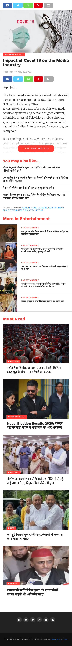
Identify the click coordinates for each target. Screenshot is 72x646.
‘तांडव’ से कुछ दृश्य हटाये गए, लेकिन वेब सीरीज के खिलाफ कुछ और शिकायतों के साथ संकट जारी (34, 196)
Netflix (39, 210)
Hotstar (52, 208)
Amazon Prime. (29, 208)
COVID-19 (42, 208)
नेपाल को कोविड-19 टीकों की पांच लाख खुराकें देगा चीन (28, 187)
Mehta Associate (59, 639)
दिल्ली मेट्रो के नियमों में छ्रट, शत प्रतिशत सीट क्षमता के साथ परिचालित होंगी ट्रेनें (31, 169)
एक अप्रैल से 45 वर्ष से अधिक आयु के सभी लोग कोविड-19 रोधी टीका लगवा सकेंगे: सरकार (35, 179)
